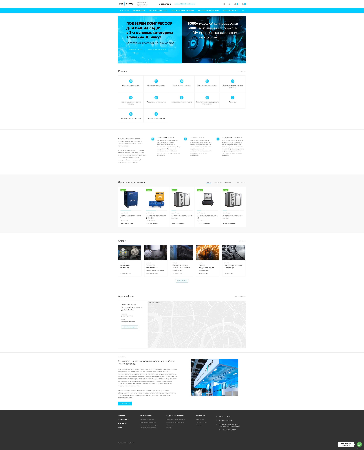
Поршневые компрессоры (156, 102)
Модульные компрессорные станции (131, 103)
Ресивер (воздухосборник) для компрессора (206, 268)
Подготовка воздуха (175, 416)
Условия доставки (201, 422)
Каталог (121, 416)
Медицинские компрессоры (207, 85)
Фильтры (169, 427)
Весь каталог (241, 71)
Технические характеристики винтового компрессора (155, 268)
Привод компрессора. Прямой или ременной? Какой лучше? (181, 268)
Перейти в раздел (240, 296)
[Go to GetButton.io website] (359, 448)
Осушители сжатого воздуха (175, 422)
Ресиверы (232, 102)
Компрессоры (146, 416)
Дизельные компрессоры (156, 85)
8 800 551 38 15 (165, 4)
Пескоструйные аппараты (156, 118)
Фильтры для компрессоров (131, 118)
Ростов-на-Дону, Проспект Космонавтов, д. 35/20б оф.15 (131, 307)
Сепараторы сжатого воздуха (181, 102)
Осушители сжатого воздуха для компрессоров (207, 103)
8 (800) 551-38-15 (127, 316)
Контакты (122, 423)
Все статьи (242, 241)
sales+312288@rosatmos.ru (185, 4)
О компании (123, 419)
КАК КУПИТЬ (200, 416)
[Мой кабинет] (230, 4)
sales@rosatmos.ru (128, 322)
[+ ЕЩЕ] (243, 10)
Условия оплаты (201, 419)
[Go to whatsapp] (359, 444)
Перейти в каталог (135, 49)
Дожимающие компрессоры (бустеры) (233, 86)
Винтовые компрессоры (130, 85)
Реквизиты (199, 425)
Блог (120, 427)
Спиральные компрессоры (181, 85)
